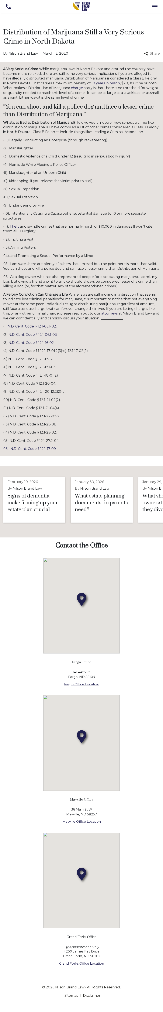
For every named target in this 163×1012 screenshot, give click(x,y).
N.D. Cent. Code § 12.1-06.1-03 (32, 335)
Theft (14, 226)
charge (77, 88)
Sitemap (72, 996)
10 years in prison (105, 83)
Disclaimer (91, 996)
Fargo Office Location (81, 684)
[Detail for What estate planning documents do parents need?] (104, 500)
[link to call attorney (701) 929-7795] (8, 6)
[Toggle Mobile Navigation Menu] (155, 6)
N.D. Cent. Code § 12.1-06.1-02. (32, 326)
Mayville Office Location (81, 821)
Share (155, 53)
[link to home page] (81, 6)
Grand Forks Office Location (81, 963)
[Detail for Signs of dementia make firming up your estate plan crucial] (37, 500)
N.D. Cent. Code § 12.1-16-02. (31, 343)
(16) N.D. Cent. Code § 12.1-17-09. (29, 449)
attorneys (109, 313)
